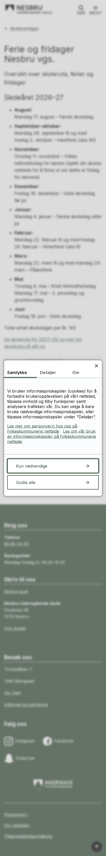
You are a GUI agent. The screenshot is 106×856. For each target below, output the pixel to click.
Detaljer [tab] (48, 372)
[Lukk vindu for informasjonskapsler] (96, 365)
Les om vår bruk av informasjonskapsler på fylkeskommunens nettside (51, 436)
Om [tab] (75, 372)
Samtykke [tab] (17, 372)
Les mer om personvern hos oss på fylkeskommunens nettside (42, 428)
